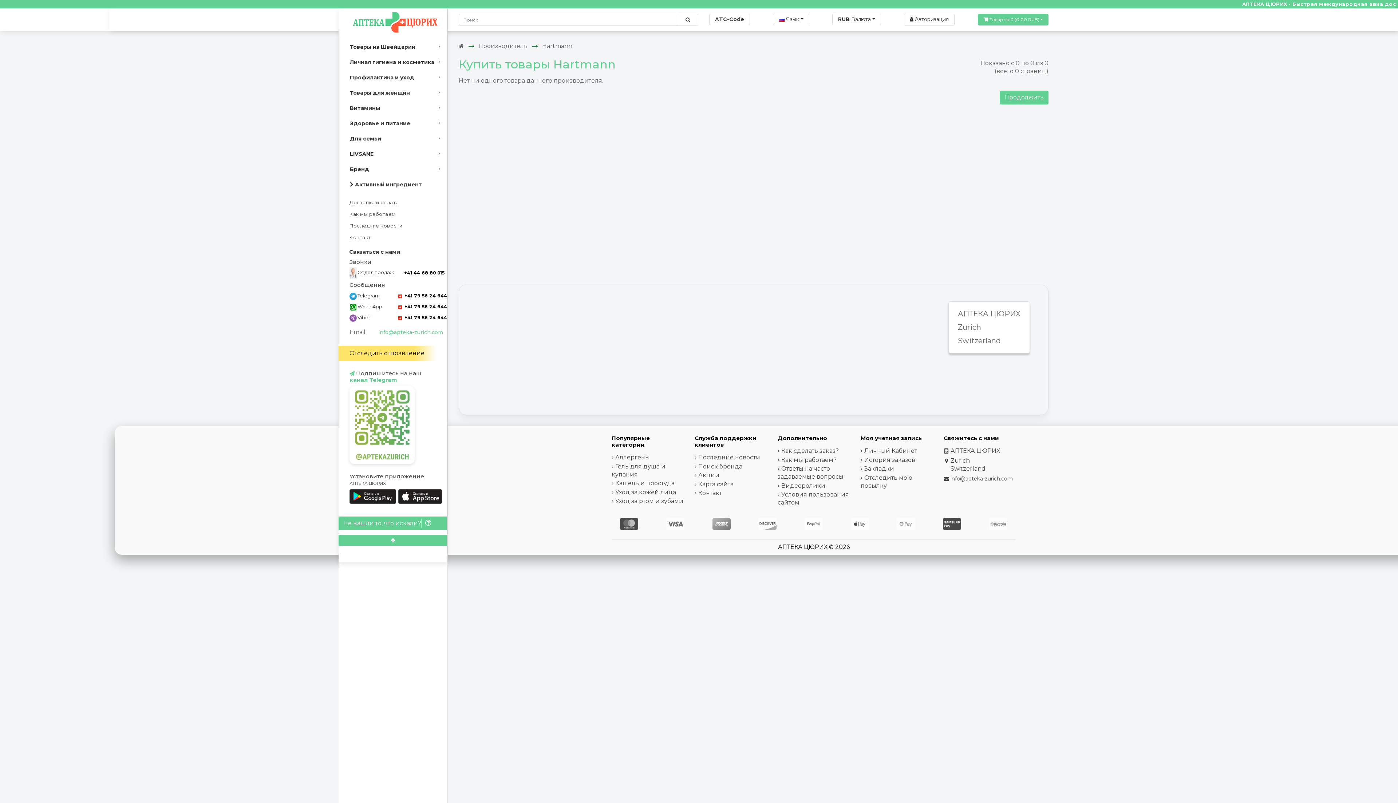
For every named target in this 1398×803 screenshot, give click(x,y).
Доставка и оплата (374, 202)
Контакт (360, 237)
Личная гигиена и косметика (392, 62)
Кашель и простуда (645, 483)
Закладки (879, 468)
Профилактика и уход (382, 77)
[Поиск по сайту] (688, 19)
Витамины (365, 108)
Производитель (503, 46)
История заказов (889, 459)
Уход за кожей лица (645, 492)
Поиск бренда (720, 466)
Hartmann (557, 46)
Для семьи (365, 138)
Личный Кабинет (890, 450)
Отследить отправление (387, 353)
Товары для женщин (380, 93)
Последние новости (376, 226)
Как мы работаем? (809, 459)
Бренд (359, 169)
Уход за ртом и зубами (649, 501)
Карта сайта (716, 484)
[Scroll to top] (393, 540)
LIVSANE (362, 154)
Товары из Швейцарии (382, 47)
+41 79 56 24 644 (425, 295)
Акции (708, 475)
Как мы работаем (373, 214)
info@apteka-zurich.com (410, 332)
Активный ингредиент (388, 184)
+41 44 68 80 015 (424, 273)
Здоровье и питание (380, 123)
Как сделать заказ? (810, 450)
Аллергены (632, 457)
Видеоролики (803, 485)
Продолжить (1024, 97)
